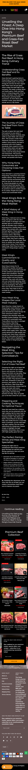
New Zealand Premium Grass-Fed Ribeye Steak (21, 626)
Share (3, 500)
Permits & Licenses (7, 683)
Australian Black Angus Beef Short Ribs (21, 577)
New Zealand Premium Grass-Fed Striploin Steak (21, 602)
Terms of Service (6, 694)
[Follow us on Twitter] (7, 737)
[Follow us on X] (10, 737)
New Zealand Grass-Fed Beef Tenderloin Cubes (7, 626)
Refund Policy (5, 689)
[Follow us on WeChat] (3, 740)
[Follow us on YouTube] (21, 737)
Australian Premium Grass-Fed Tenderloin (7, 577)
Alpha (4, 18)
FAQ (3, 681)
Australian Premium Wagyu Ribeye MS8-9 (20, 554)
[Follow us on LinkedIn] (7, 740)
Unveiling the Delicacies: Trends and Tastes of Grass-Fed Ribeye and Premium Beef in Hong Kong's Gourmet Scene (12, 518)
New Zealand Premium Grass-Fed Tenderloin (7, 554)
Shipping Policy (6, 691)
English (4, 746)
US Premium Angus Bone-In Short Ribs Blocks (7, 602)
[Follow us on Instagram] (14, 737)
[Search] (5, 10)
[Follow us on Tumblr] (10, 740)
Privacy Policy (6, 686)
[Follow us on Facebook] (3, 737)
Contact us (5, 678)
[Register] (24, 728)
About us (4, 675)
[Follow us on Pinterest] (17, 737)
